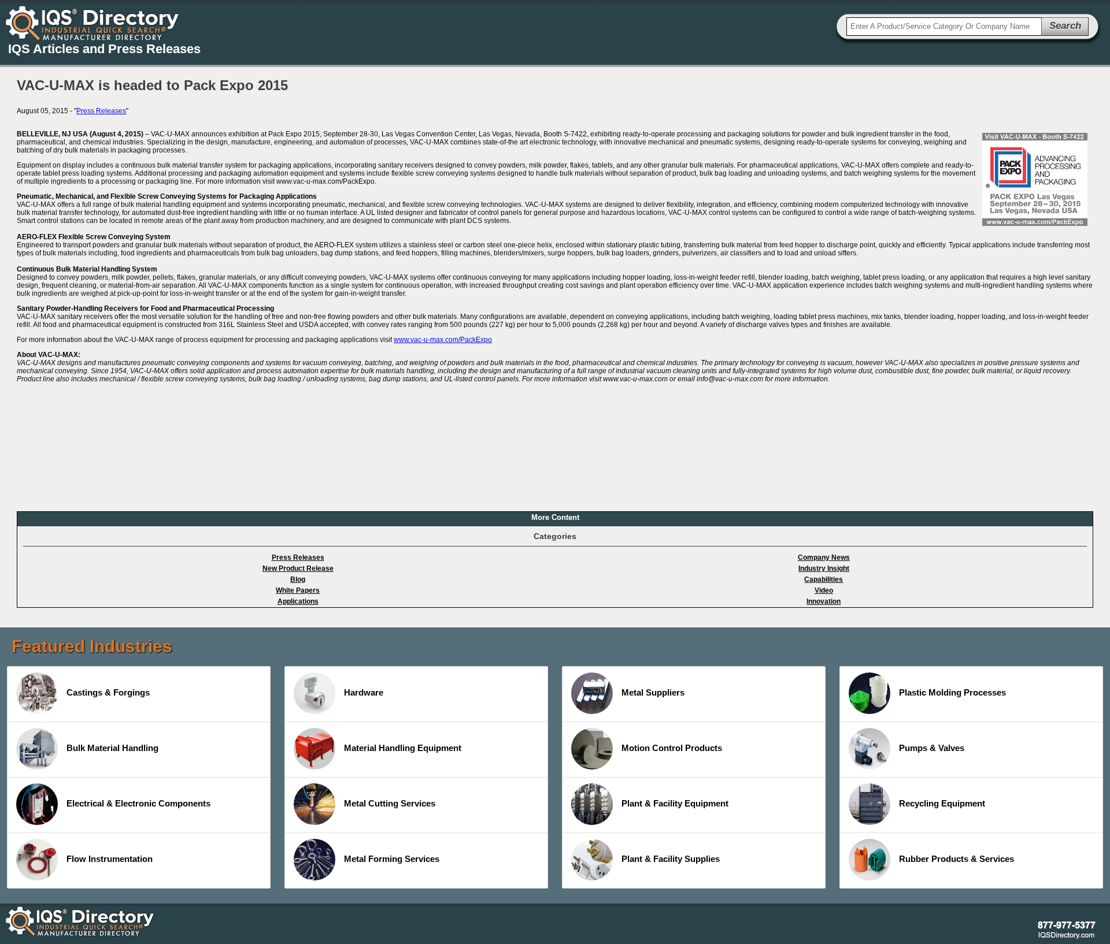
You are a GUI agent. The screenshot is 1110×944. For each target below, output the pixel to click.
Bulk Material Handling (112, 748)
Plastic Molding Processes (952, 692)
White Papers (298, 590)
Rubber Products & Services (956, 859)
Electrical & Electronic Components (138, 803)
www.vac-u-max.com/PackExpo (443, 340)
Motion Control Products (671, 748)
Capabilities (823, 579)
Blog (297, 579)
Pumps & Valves (931, 748)
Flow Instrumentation (109, 859)
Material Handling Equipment (402, 748)
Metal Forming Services (391, 859)
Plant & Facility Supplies (670, 859)
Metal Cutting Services (389, 803)
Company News (824, 557)
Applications (298, 601)
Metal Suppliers (652, 692)
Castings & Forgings (108, 692)
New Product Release (298, 568)
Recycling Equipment (942, 803)
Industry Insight (823, 568)
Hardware (363, 692)
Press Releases (101, 111)
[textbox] (944, 26)
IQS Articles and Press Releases (104, 49)
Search (1065, 25)
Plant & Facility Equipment (674, 803)
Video (824, 590)
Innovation (823, 601)
